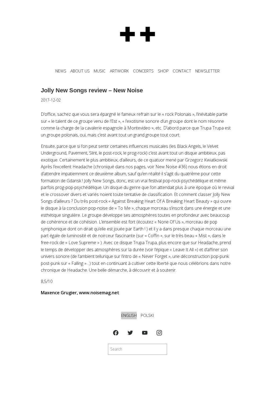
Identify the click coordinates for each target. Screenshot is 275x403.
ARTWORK (119, 71)
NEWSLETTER (207, 71)
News (60, 71)
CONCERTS (143, 71)
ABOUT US (80, 71)
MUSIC (100, 71)
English (129, 315)
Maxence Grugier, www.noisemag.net (80, 293)
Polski (147, 315)
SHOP (163, 71)
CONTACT (182, 71)
